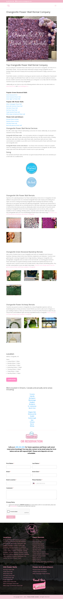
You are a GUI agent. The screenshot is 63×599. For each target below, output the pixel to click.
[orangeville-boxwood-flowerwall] (13, 280)
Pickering (11, 547)
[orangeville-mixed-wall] (31, 227)
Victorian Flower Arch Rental (40, 569)
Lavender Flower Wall (8, 577)
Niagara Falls (32, 412)
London (5, 550)
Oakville (32, 396)
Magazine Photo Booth (38, 546)
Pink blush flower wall (11, 123)
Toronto (32, 394)
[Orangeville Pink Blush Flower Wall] (13, 227)
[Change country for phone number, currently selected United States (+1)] (34, 483)
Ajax (32, 420)
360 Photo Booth (37, 550)
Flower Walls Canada (33, 597)
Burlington (32, 398)
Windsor (21, 552)
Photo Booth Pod (37, 542)
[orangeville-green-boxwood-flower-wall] (31, 280)
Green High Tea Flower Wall (13, 99)
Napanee (16, 554)
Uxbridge (25, 550)
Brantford (9, 556)
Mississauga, (14, 543)
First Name (10, 463)
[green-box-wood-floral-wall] (49, 280)
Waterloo (16, 552)
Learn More (11, 379)
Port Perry (5, 554)
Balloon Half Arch (37, 560)
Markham (23, 541)
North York (32, 408)
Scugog (26, 552)
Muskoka (14, 556)
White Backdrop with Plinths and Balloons (43, 562)
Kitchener (11, 552)
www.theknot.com (11, 86)
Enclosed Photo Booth (38, 544)
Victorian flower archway (12, 119)
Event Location (11, 480)
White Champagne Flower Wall (14, 104)
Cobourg (11, 554)
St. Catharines (32, 406)
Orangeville (19, 550)
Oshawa (32, 422)
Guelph (32, 416)
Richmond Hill (32, 414)
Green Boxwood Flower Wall (13, 97)
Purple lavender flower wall (13, 112)
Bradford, (14, 550)
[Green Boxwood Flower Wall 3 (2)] (13, 295)
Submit (11, 517)
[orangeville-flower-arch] (31, 327)
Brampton (32, 404)
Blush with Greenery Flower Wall (14, 106)
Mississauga (32, 400)
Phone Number (37, 480)
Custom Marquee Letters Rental (41, 554)
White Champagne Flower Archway (41, 573)
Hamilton (16, 547)
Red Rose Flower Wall (11, 110)
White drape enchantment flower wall (15, 114)
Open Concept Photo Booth (40, 540)
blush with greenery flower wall (14, 125)
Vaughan (32, 402)
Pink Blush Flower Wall (12, 108)
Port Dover (10, 558)
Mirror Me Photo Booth (38, 548)
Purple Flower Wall (7, 571)
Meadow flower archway (12, 121)
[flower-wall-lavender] (49, 227)
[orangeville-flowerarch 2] (13, 342)
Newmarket (20, 543)
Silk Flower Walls (10, 567)
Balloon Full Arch (37, 558)
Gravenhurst (20, 556)
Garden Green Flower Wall (9, 581)
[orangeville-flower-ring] (13, 327)
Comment (10, 488)
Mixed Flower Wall (7, 573)
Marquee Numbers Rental (39, 556)
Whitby (32, 426)
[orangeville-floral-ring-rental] (49, 327)
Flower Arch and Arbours (43, 567)
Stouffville (5, 552)
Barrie (32, 424)
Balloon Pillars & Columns (39, 552)
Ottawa (15, 558)
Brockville (21, 554)
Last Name (36, 463)
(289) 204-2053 (20, 447)
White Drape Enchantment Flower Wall (12, 585)
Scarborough (32, 418)
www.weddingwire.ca (23, 86)
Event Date (36, 471)
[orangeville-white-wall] (13, 242)
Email (8, 471)
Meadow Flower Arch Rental (40, 571)
